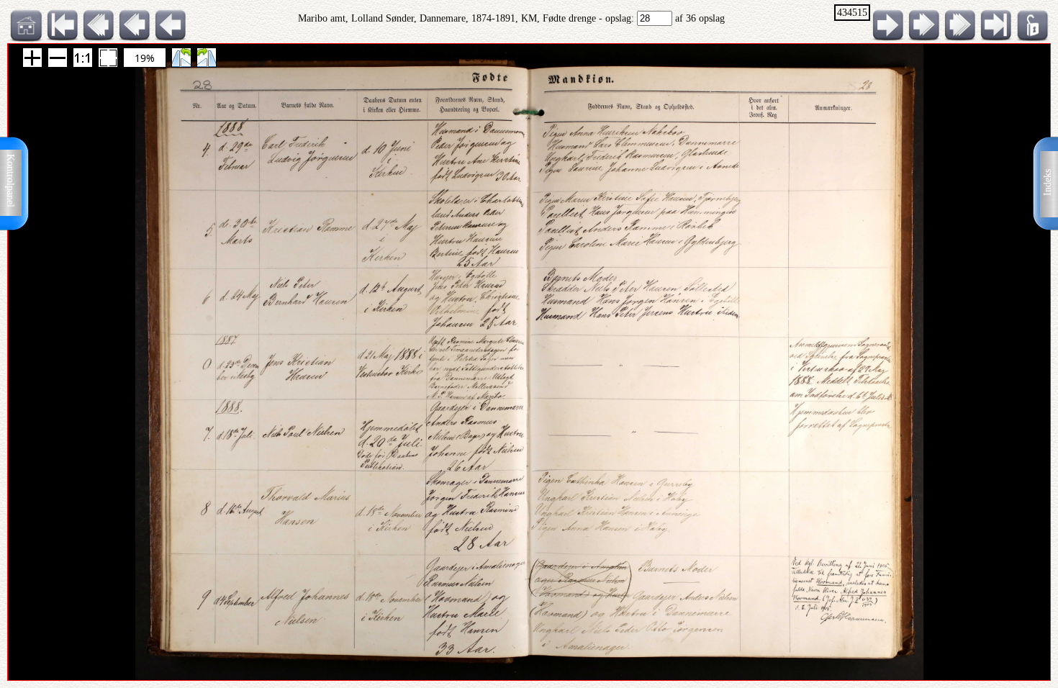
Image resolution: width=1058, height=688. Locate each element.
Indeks (1047, 182)
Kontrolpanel (10, 180)
